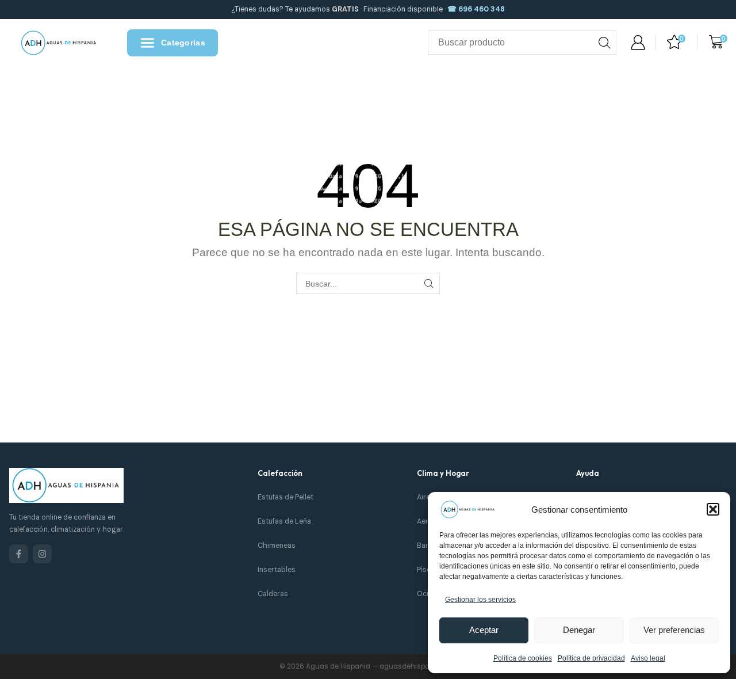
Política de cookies (522, 658)
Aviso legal (648, 658)
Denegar (579, 630)
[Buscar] (429, 283)
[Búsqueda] (604, 42)
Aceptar (484, 630)
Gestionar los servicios (480, 600)
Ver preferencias (674, 630)
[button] (713, 509)
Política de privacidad (591, 658)
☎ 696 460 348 (476, 9)
